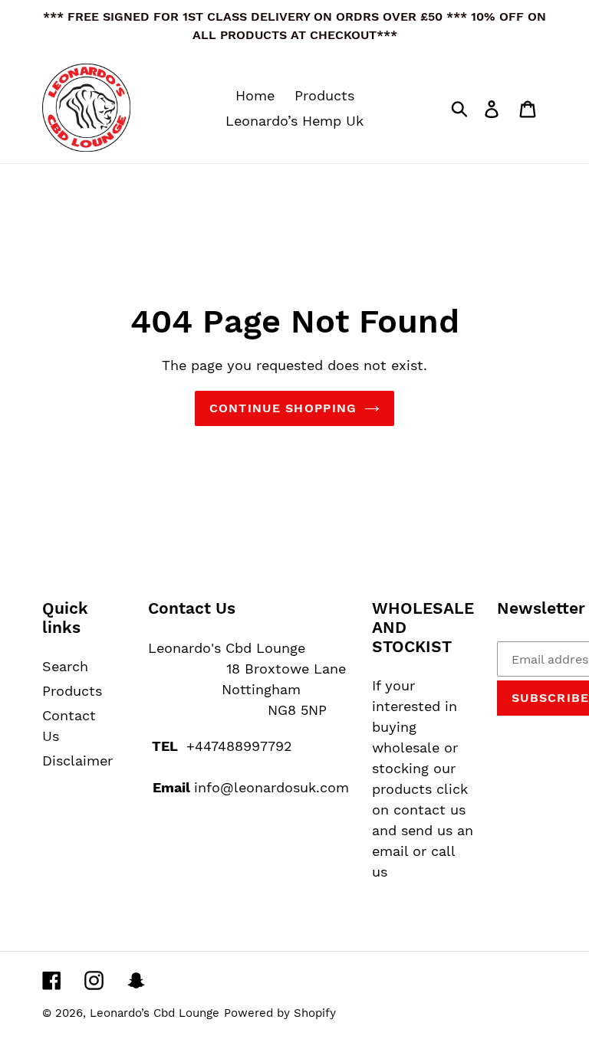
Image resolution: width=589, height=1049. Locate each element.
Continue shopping (283, 408)
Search (65, 666)
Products (72, 691)
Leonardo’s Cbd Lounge (154, 1013)
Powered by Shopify (280, 1013)
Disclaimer (77, 760)
